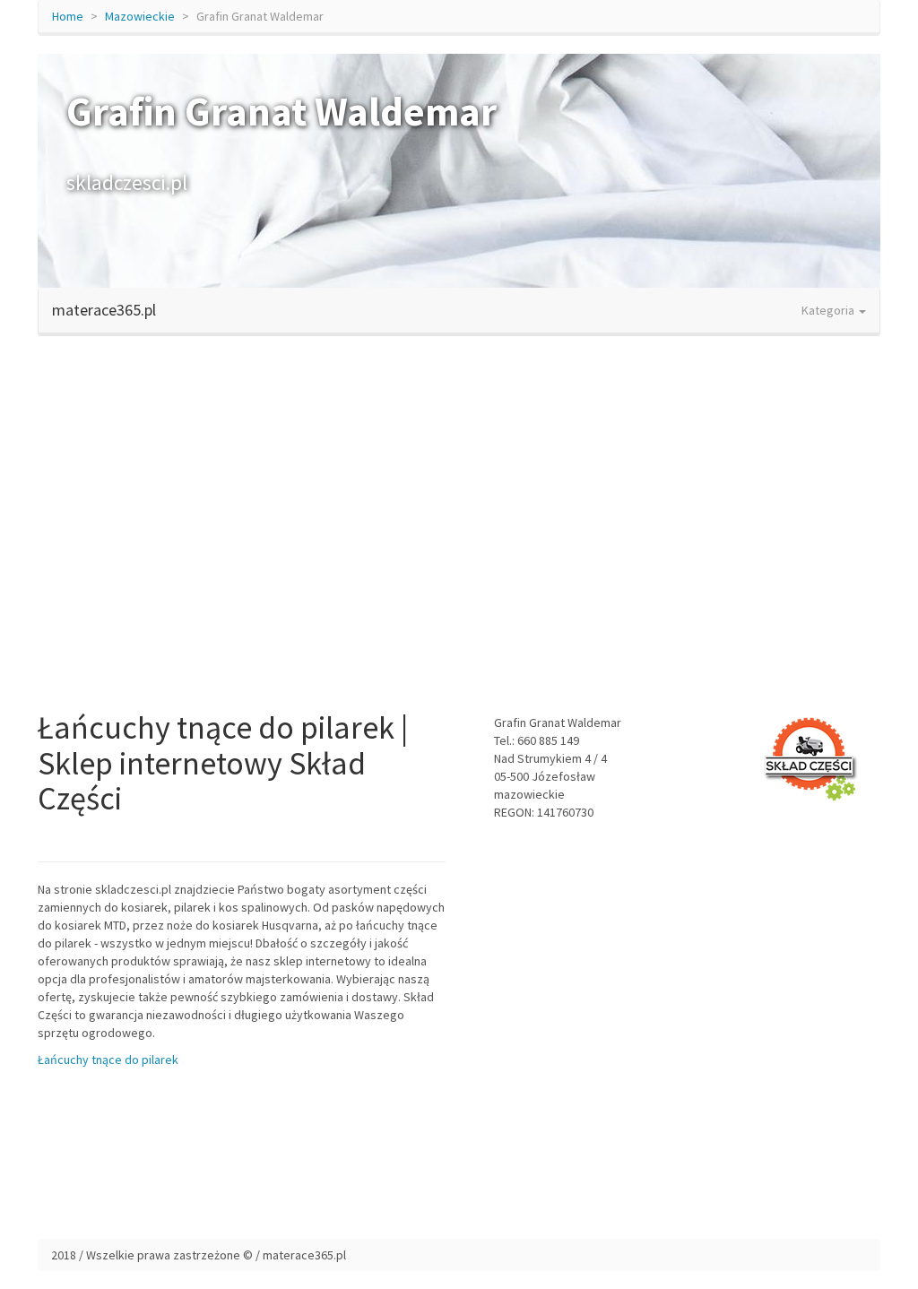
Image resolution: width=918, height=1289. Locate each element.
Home (67, 16)
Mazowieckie (140, 16)
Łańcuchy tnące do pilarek (108, 1059)
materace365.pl (104, 309)
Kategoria (829, 310)
